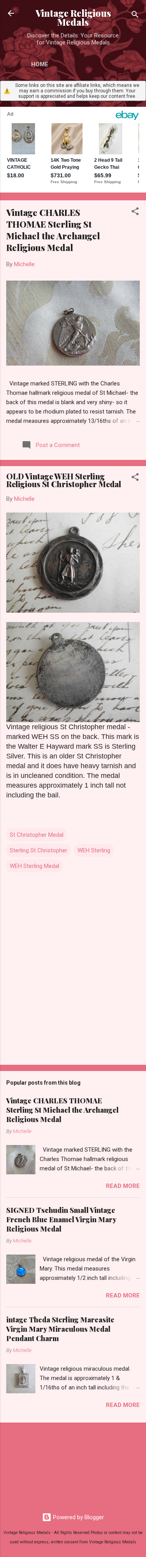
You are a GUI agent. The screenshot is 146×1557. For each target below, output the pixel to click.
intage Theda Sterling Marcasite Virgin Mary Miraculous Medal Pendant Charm (60, 1329)
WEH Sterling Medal (34, 866)
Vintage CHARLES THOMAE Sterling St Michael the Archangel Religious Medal (53, 230)
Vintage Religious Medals (73, 17)
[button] (135, 213)
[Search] (135, 16)
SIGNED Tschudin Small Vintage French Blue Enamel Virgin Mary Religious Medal (61, 1219)
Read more (123, 1185)
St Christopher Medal (36, 834)
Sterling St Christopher (38, 850)
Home (39, 64)
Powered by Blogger (77, 1517)
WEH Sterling (93, 850)
